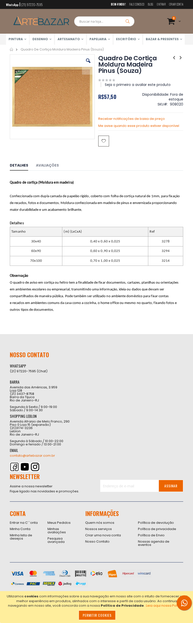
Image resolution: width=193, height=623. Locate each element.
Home (12, 49)
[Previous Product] (174, 57)
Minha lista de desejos (21, 537)
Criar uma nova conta (103, 535)
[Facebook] (14, 467)
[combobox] (104, 21)
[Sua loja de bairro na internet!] (41, 21)
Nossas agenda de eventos (153, 543)
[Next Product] (180, 57)
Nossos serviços (98, 529)
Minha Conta (20, 529)
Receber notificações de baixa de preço (131, 118)
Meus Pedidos (59, 522)
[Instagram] (35, 467)
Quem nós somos (99, 522)
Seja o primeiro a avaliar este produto (138, 84)
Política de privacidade (157, 529)
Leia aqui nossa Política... (166, 605)
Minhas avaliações (56, 531)
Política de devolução (156, 522)
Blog (150, 4)
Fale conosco (136, 4)
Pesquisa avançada (56, 540)
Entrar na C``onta (24, 522)
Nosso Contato (97, 541)
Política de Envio (151, 535)
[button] (88, 65)
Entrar (161, 4)
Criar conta (176, 4)
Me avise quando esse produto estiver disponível (138, 125)
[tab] (23, 166)
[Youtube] (24, 467)
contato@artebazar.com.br (32, 455)
